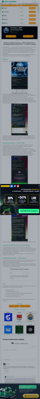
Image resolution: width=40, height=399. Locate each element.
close (38, 185)
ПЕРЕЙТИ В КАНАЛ (28, 211)
